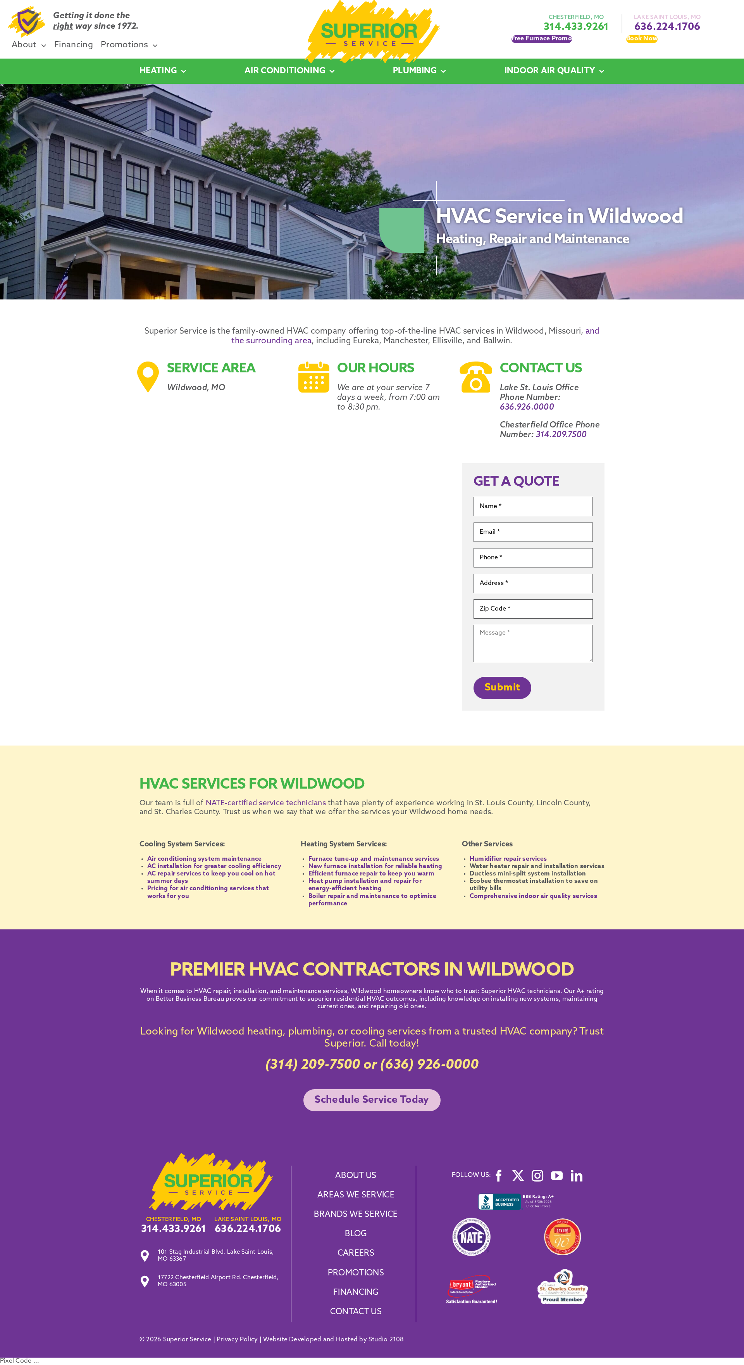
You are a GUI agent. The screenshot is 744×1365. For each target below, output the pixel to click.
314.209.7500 (561, 435)
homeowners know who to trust (429, 991)
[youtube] (557, 1176)
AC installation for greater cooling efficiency (214, 866)
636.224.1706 (667, 27)
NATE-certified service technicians (265, 803)
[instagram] (537, 1176)
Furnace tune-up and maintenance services (373, 859)
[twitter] (518, 1176)
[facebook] (499, 1176)
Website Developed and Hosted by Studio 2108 (333, 1340)
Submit (502, 688)
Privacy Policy (237, 1340)
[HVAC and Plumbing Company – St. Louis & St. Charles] (372, 3)
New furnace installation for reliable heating (375, 866)
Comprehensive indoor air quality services (533, 896)
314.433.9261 (576, 27)
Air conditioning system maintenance (204, 859)
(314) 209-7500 (312, 1065)
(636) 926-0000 (429, 1065)
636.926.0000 (527, 407)
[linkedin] (576, 1176)
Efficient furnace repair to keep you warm (371, 874)
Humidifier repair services (509, 859)
